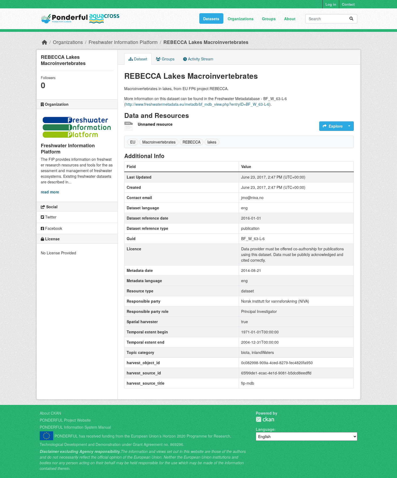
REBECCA (191, 142)
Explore (336, 126)
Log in (330, 4)
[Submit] (351, 18)
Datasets (211, 18)
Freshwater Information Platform (123, 42)
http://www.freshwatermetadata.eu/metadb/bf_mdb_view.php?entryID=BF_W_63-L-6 (197, 104)
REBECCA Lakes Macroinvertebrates (205, 42)
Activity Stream (200, 59)
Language (265, 429)
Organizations (241, 18)
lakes (211, 142)
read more (50, 191)
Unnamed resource (155, 124)
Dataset (140, 59)
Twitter (50, 217)
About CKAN (50, 413)
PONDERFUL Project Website (65, 420)
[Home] (44, 42)
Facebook (53, 228)
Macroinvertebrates (159, 142)
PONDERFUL (265, 419)
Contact (348, 4)
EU (132, 142)
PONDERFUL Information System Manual (75, 427)
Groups (269, 18)
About (289, 18)
